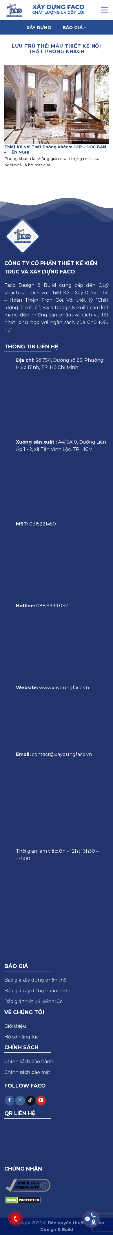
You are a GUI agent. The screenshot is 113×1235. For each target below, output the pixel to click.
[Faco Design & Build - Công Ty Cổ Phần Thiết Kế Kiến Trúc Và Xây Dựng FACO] (15, 10)
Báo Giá (73, 27)
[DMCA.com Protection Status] (23, 1199)
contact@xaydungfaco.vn (62, 754)
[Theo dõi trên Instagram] (20, 1101)
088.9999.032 (52, 606)
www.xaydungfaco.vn (64, 687)
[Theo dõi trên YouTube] (41, 1101)
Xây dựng (38, 27)
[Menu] (104, 10)
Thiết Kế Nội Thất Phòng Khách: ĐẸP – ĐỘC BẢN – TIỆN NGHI (55, 149)
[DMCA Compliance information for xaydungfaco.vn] (28, 1185)
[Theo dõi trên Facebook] (9, 1101)
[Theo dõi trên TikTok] (30, 1101)
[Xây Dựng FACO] (65, 9)
